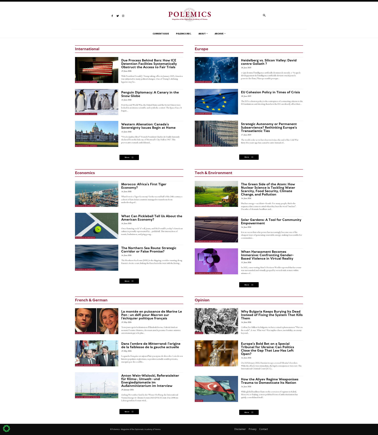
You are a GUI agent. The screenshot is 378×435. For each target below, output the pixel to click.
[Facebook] (112, 16)
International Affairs (86, 82)
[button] (264, 15)
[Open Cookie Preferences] (6, 431)
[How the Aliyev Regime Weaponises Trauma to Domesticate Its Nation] (216, 389)
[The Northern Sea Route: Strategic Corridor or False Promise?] (96, 258)
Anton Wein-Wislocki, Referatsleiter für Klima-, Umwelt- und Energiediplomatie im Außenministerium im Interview (150, 380)
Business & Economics (85, 206)
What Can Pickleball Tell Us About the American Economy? (151, 217)
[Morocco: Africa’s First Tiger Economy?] (96, 194)
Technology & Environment (208, 206)
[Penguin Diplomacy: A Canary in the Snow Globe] (96, 102)
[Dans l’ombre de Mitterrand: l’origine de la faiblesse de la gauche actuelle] (96, 353)
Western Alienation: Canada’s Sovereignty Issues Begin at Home (148, 126)
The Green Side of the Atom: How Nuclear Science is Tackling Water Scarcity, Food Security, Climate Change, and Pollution (268, 189)
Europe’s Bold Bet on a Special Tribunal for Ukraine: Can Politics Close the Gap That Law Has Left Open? (267, 349)
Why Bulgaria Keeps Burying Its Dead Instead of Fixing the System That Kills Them (272, 314)
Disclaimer (240, 429)
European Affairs (203, 82)
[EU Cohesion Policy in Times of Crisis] (216, 102)
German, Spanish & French (87, 333)
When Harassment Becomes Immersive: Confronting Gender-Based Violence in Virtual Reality (267, 255)
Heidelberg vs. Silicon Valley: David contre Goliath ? (269, 62)
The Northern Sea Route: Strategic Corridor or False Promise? (148, 249)
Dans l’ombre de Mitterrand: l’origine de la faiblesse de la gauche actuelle (150, 345)
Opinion (198, 333)
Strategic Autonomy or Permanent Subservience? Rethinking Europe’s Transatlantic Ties (269, 127)
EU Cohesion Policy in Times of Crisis (270, 92)
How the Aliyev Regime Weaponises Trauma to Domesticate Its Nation (269, 381)
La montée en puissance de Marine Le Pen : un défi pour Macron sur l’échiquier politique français (151, 314)
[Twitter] (118, 16)
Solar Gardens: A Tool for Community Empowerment (271, 221)
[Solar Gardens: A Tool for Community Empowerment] (216, 229)
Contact (263, 429)
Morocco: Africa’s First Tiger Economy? (143, 186)
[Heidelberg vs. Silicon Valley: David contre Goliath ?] (216, 70)
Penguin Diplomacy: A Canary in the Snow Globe (150, 94)
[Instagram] (123, 16)
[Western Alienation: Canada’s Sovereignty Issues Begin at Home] (96, 134)
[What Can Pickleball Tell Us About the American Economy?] (96, 226)
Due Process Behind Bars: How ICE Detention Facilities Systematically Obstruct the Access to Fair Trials (149, 63)
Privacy (252, 429)
